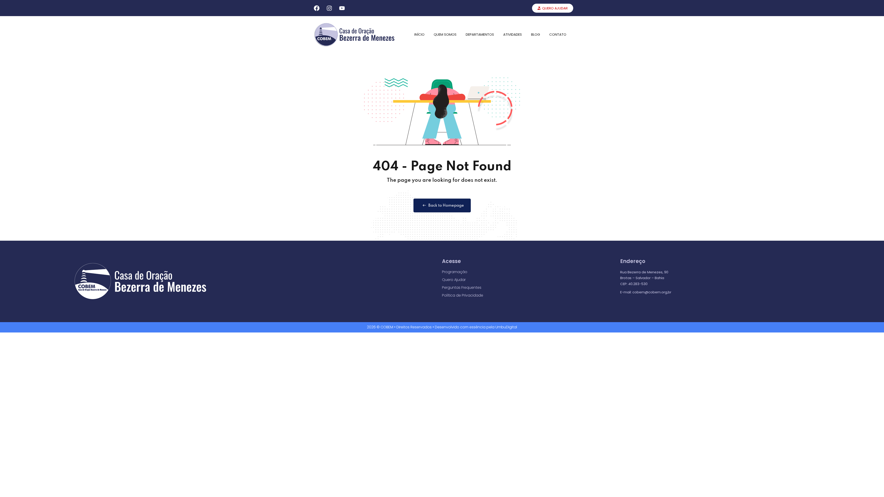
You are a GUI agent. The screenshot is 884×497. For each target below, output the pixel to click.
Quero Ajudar (454, 279)
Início (419, 34)
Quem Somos (445, 34)
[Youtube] (342, 8)
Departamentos (480, 34)
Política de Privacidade (462, 295)
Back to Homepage (446, 206)
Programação (454, 272)
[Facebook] (316, 8)
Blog (535, 34)
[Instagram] (329, 8)
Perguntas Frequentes (461, 287)
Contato (557, 34)
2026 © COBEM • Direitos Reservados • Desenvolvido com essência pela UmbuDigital (442, 327)
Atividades (512, 34)
